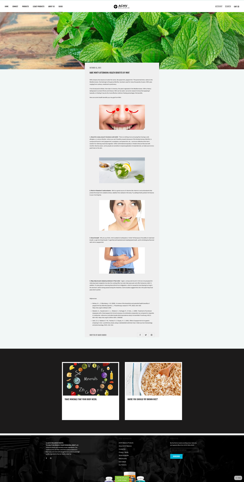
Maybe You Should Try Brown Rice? (143, 399)
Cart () (236, 7)
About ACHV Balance (125, 446)
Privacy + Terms (123, 452)
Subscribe (176, 456)
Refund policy (123, 458)
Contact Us (122, 449)
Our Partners (122, 465)
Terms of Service (124, 455)
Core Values (122, 461)
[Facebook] (46, 458)
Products (25, 6)
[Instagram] (50, 458)
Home (6, 6)
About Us (51, 6)
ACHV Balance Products (126, 443)
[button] (122, 479)
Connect (15, 6)
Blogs (61, 6)
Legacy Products (38, 6)
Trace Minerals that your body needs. (81, 399)
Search (228, 6)
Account (218, 6)
